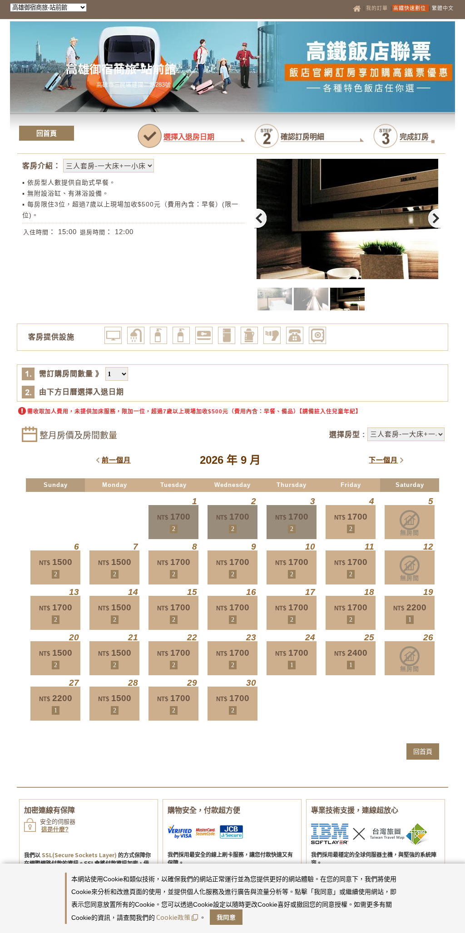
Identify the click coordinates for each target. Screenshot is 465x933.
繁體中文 (443, 8)
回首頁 (46, 133)
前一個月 (116, 460)
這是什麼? (55, 829)
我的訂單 (378, 8)
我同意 (226, 917)
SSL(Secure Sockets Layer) (79, 855)
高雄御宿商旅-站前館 (121, 68)
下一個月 (383, 460)
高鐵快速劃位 (410, 8)
